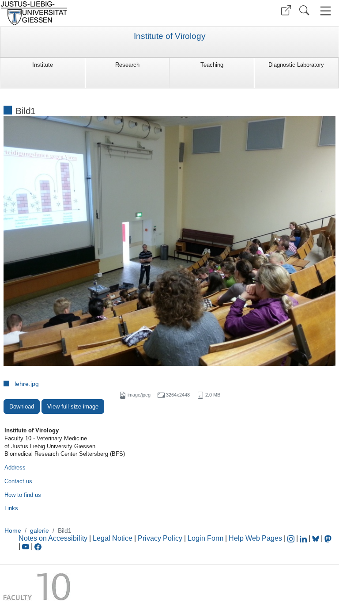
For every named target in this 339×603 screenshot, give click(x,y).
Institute (42, 64)
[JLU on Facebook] (37, 546)
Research (127, 64)
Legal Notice (112, 538)
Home (12, 530)
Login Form (205, 538)
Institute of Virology (170, 36)
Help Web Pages (255, 538)
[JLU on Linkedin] (304, 538)
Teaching (211, 64)
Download (21, 406)
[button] (286, 10)
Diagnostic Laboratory (296, 64)
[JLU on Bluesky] (316, 538)
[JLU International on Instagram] (291, 538)
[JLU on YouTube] (26, 546)
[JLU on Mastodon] (327, 538)
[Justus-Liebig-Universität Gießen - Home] (83, 13)
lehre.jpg (27, 383)
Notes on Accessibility (54, 538)
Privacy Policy (160, 538)
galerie (39, 530)
